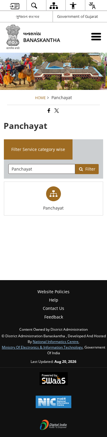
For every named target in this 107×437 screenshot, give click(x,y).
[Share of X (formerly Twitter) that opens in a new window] (56, 111)
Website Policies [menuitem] (53, 291)
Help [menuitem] (53, 300)
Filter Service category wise (38, 149)
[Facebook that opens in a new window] (48, 111)
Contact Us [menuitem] (53, 308)
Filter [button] (90, 169)
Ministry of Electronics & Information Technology (42, 347)
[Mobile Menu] (96, 36)
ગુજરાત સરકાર (28, 16)
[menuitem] (14, 5)
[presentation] (41, 169)
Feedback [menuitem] (53, 317)
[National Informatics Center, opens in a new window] (53, 402)
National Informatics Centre (55, 341)
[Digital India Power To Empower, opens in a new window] (53, 425)
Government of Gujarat (77, 16)
